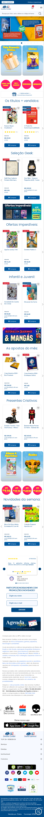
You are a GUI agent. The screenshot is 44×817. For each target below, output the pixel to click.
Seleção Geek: (22, 153)
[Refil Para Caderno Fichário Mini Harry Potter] (12, 168)
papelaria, (33, 642)
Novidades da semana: (22, 499)
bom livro (28, 677)
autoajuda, (21, 649)
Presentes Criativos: (22, 400)
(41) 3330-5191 (30, 693)
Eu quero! (22, 610)
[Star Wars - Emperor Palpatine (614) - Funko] (32, 168)
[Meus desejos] (18, 108)
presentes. (15, 644)
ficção (4, 649)
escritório (37, 661)
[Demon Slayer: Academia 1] (12, 115)
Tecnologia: (30, 814)
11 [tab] (37, 43)
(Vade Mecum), (23, 653)
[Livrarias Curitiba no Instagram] (13, 772)
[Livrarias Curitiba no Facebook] (7, 772)
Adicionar (12, 145)
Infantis (36, 653)
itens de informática (9, 663)
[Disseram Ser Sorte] (32, 291)
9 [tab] (31, 43)
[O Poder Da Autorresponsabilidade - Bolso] (32, 115)
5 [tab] (18, 43)
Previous (1, 128)
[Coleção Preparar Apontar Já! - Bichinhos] (32, 514)
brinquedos (15, 665)
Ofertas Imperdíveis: (22, 224)
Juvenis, (5, 655)
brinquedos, (19, 642)
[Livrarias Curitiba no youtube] (37, 772)
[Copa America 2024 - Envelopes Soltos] (32, 363)
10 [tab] (34, 43)
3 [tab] (12, 43)
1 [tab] (5, 43)
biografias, (29, 649)
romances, (12, 655)
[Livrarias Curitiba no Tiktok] (19, 772)
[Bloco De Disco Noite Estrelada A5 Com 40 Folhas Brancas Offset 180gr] (12, 514)
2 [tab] (8, 43)
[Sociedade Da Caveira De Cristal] (12, 291)
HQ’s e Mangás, (21, 655)
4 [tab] (15, 43)
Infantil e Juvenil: (22, 277)
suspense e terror (33, 655)
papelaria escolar (25, 661)
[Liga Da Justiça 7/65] (12, 239)
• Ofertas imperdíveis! (34, 2)
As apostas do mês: (22, 348)
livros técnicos (23, 651)
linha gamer (21, 663)
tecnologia (6, 644)
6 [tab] (21, 43)
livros (13, 642)
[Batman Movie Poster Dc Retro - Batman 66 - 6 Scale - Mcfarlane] (32, 415)
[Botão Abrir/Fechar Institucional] (41, 739)
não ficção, (13, 649)
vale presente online (17, 685)
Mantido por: (15, 814)
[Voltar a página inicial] (6, 7)
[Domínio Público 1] (32, 239)
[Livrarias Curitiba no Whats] (31, 772)
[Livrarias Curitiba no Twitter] (25, 772)
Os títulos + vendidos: (22, 101)
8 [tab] (28, 43)
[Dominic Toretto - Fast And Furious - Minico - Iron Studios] (12, 415)
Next (42, 128)
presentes (24, 665)
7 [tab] (24, 43)
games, (27, 642)
